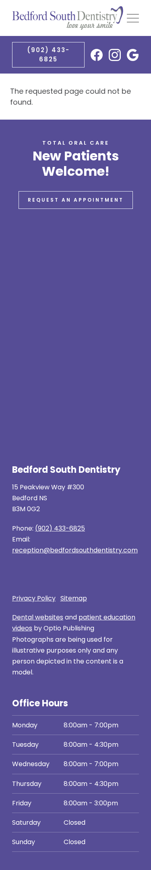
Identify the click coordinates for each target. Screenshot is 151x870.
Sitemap (73, 598)
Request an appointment (76, 199)
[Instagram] (115, 55)
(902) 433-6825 (48, 54)
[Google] (133, 55)
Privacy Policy (34, 598)
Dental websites (37, 617)
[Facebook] (97, 55)
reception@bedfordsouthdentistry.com (75, 550)
